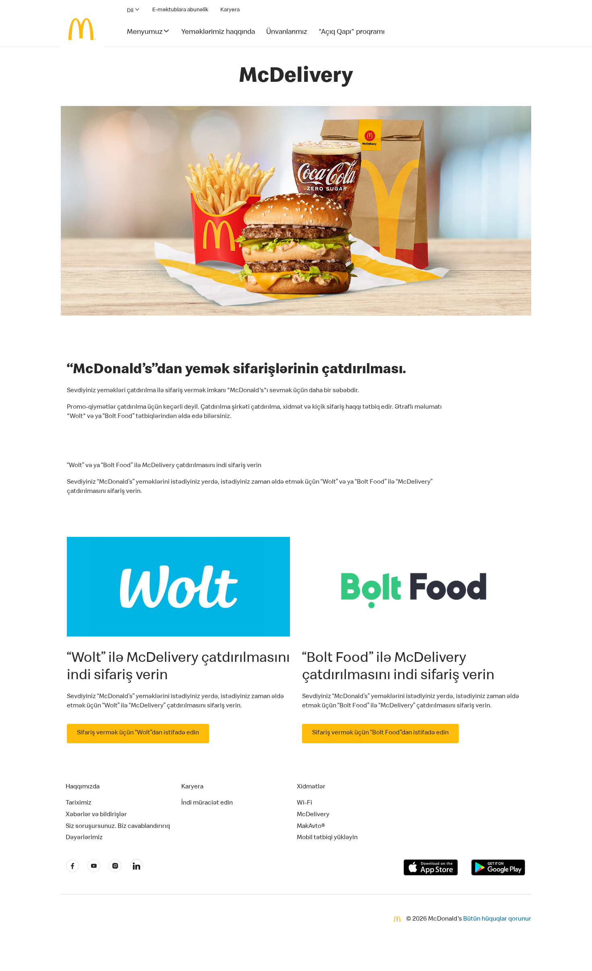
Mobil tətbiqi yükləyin (327, 838)
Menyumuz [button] (145, 32)
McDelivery (313, 815)
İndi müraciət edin (207, 803)
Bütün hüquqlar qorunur (497, 919)
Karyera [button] (192, 787)
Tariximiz (78, 803)
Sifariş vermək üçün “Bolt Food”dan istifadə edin (380, 733)
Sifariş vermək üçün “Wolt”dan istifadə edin (138, 733)
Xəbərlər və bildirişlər (96, 815)
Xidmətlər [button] (311, 787)
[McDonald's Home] (82, 29)
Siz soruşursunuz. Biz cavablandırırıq (118, 826)
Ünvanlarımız (286, 32)
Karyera (230, 10)
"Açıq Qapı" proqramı (352, 32)
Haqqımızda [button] (82, 787)
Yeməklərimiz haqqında (218, 32)
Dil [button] (131, 11)
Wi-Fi (304, 803)
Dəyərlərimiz (84, 838)
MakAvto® (311, 826)
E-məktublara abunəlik (180, 10)
